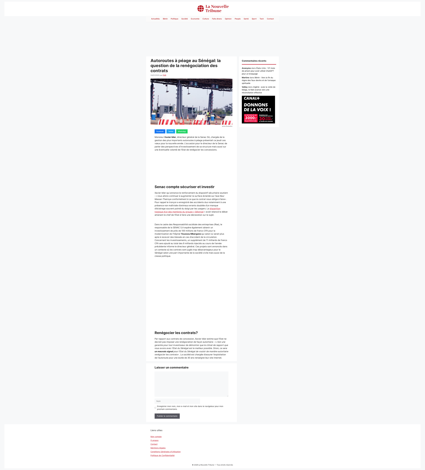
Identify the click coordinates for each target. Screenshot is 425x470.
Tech (262, 19)
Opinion (228, 19)
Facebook (160, 131)
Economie (195, 19)
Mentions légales (158, 448)
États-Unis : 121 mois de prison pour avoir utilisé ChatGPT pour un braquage (258, 71)
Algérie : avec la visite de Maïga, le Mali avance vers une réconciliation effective (258, 90)
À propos (154, 440)
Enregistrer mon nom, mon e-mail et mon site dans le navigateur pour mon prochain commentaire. (190, 407)
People (238, 19)
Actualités (155, 19)
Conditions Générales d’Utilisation (166, 452)
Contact (270, 19)
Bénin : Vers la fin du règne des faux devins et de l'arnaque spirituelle (259, 80)
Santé (246, 19)
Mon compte (156, 437)
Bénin (165, 19)
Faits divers (217, 19)
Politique (174, 19)
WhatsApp (182, 131)
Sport (254, 19)
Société (184, 19)
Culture (206, 19)
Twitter (170, 131)
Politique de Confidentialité (163, 455)
